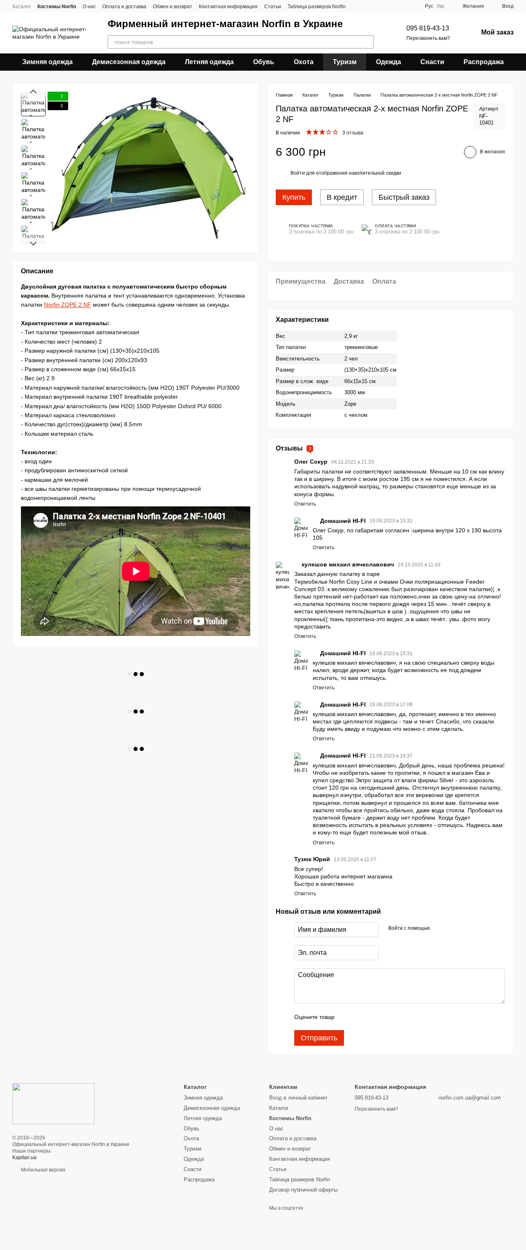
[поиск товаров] (367, 42)
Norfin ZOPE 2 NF (67, 305)
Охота (304, 61)
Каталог (21, 6)
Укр (440, 6)
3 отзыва (352, 133)
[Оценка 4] (387, 1017)
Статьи (272, 6)
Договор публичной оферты (303, 1190)
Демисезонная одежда (129, 61)
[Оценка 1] (348, 1017)
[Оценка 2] (361, 1017)
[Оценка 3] (374, 1017)
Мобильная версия (42, 1170)
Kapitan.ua (24, 1157)
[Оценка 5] (400, 1017)
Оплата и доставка (124, 6)
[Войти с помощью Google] (452, 928)
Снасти (432, 61)
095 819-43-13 (427, 28)
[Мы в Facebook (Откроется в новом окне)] (402, 6)
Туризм (345, 61)
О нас (89, 6)
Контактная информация (228, 6)
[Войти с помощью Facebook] (439, 928)
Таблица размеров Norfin (317, 6)
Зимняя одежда (47, 61)
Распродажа (484, 61)
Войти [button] (298, 173)
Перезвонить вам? (428, 38)
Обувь (263, 61)
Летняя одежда (209, 61)
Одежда (388, 61)
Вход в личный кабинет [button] (298, 1098)
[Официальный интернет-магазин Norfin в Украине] (53, 1103)
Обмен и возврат (172, 6)
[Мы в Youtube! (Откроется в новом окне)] (411, 6)
